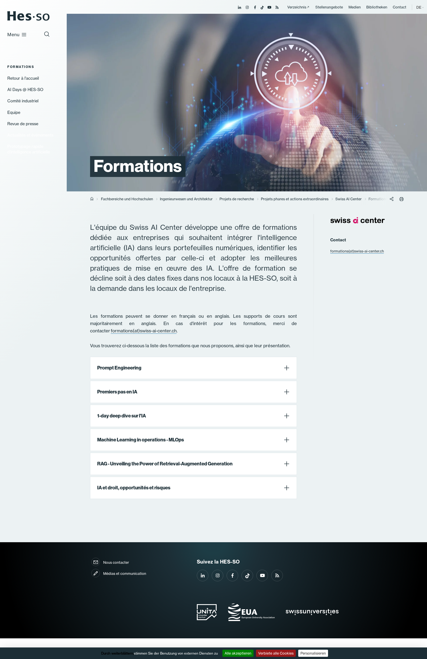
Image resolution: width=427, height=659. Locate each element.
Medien (354, 7)
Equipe (13, 112)
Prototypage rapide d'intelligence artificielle (28, 149)
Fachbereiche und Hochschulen (127, 199)
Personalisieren (313, 653)
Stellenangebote (329, 7)
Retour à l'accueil (23, 78)
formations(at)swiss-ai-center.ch (144, 330)
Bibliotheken (376, 7)
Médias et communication (124, 573)
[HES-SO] (28, 20)
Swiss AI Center (348, 199)
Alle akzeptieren (238, 653)
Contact (399, 7)
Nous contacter (116, 562)
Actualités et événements (30, 135)
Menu (13, 34)
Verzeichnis (296, 7)
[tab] (193, 368)
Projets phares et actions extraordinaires (294, 199)
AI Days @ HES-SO (25, 89)
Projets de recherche (237, 199)
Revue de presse (22, 123)
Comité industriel (22, 100)
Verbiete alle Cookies (276, 653)
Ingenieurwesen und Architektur (186, 199)
